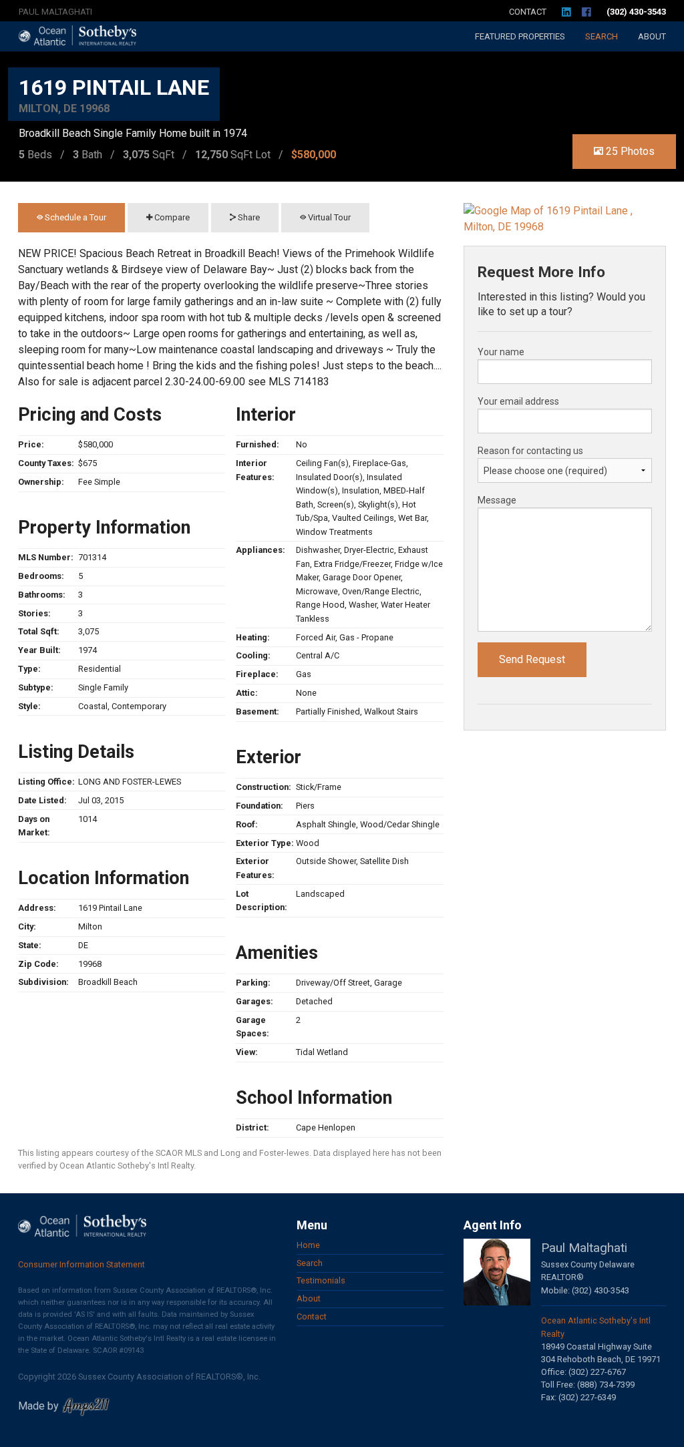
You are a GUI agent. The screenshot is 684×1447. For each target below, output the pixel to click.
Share (248, 217)
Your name (501, 352)
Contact (527, 12)
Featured (520, 36)
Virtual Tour (328, 217)
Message (497, 500)
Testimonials (321, 1280)
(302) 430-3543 (636, 12)
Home (308, 1245)
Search (601, 36)
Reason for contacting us (530, 450)
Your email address (518, 401)
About (652, 36)
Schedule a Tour (74, 217)
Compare (171, 217)
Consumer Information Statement (81, 1264)
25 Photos (629, 151)
